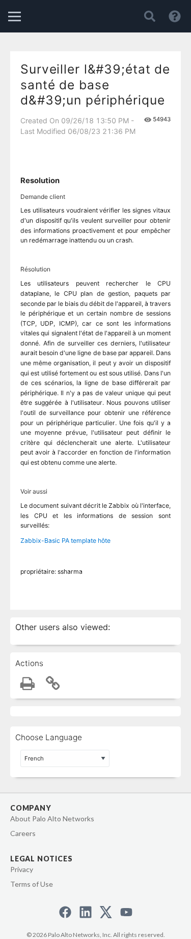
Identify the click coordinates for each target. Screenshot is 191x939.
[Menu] (14, 16)
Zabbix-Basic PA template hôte (65, 540)
